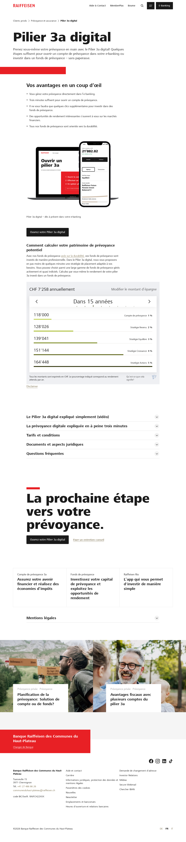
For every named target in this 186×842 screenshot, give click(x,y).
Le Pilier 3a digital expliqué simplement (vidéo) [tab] (67, 417)
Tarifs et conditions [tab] (43, 435)
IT (172, 828)
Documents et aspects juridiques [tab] (54, 444)
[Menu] (150, 5)
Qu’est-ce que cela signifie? (135, 378)
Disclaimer (32, 386)
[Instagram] (157, 761)
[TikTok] (171, 761)
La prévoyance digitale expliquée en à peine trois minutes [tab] (76, 426)
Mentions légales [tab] (41, 618)
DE (161, 828)
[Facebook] (151, 761)
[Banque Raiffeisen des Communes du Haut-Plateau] (24, 5)
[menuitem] (97, 5)
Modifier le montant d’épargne (134, 289)
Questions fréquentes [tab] (45, 453)
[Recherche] (142, 5)
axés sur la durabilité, (73, 255)
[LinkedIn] (164, 761)
